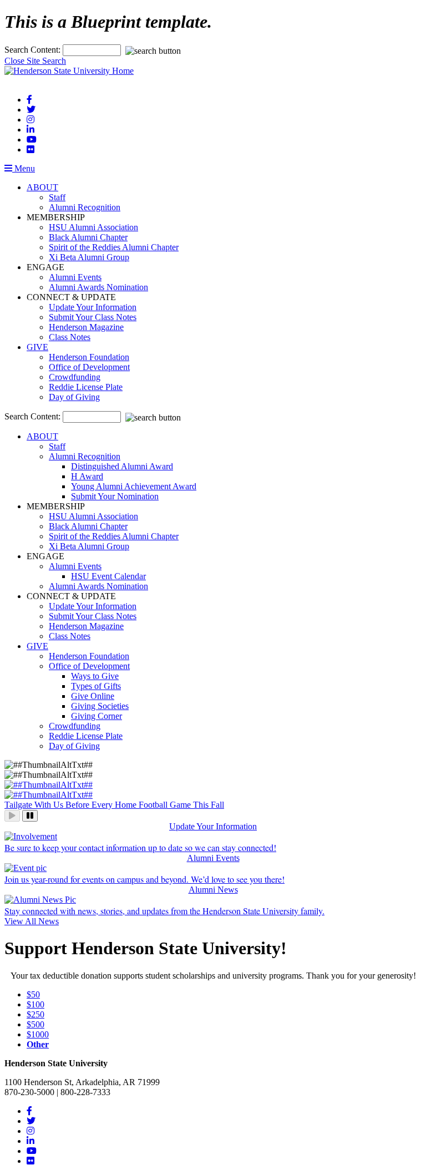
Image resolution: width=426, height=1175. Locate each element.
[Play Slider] (12, 816)
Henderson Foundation (89, 357)
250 (35, 1014)
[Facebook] (29, 99)
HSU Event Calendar (108, 576)
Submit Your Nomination (115, 496)
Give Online (92, 696)
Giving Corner (96, 716)
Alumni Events (75, 277)
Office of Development (89, 367)
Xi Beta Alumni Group (89, 257)
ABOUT (42, 187)
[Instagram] (30, 119)
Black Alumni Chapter (88, 237)
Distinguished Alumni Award (122, 466)
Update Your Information (92, 307)
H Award (87, 476)
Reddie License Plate (86, 387)
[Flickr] (30, 149)
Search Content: (33, 49)
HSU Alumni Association (93, 227)
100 (35, 1004)
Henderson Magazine (86, 327)
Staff (57, 197)
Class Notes (69, 337)
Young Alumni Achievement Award (133, 486)
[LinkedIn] (30, 129)
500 (35, 1024)
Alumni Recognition (84, 207)
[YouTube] (32, 139)
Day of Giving (74, 397)
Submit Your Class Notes (92, 317)
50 (33, 994)
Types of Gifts (96, 686)
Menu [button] (23, 168)
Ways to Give (95, 676)
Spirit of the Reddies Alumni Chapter (114, 247)
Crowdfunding (74, 377)
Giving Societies (100, 706)
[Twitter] (31, 109)
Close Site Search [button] (35, 60)
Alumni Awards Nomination (98, 287)
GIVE (37, 347)
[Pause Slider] (30, 816)
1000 (38, 1034)
